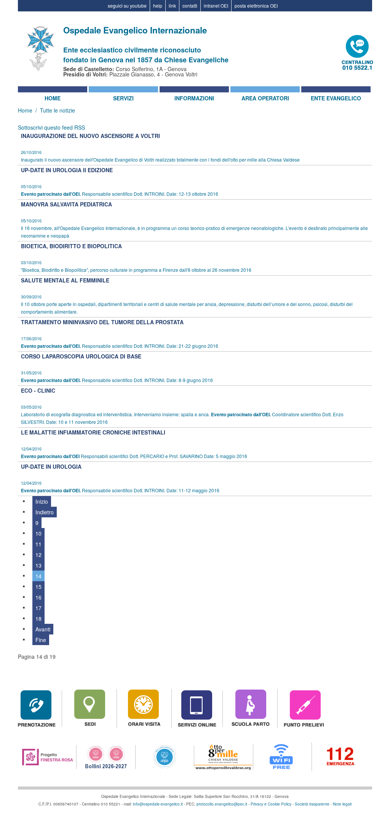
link (172, 5)
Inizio (41, 501)
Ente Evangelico (336, 98)
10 (38, 533)
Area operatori (265, 98)
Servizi (123, 98)
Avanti (42, 629)
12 (38, 554)
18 (38, 618)
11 (38, 544)
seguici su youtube (127, 5)
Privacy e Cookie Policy (271, 804)
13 (38, 565)
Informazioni (194, 98)
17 (38, 608)
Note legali (342, 804)
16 (38, 597)
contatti (189, 5)
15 (38, 586)
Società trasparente (312, 804)
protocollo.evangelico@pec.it (222, 804)
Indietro (44, 512)
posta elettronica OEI (256, 5)
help (157, 5)
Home (53, 98)
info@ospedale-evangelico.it (158, 804)
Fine (40, 640)
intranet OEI (216, 5)
